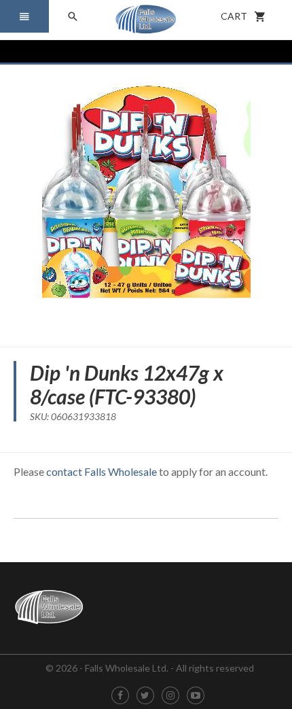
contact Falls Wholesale (101, 471)
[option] (146, 200)
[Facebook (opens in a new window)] (120, 696)
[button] (24, 16)
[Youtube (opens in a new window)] (195, 696)
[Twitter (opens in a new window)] (145, 696)
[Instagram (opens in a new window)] (170, 696)
